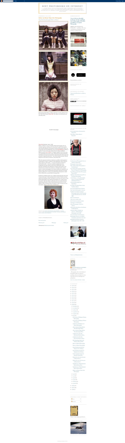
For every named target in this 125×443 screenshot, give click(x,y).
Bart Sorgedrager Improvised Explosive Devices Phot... (78, 341)
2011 (73, 300)
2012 (73, 299)
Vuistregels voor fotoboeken (75, 202)
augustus (75, 313)
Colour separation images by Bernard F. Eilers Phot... (78, 354)
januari (74, 383)
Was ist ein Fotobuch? (74, 197)
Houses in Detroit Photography (79, 343)
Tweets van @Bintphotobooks (76, 254)
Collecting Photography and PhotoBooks (76, 183)
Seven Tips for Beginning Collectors (77, 188)
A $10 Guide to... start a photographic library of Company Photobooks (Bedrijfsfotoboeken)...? (77, 179)
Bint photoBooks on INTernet (62, 6)
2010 (73, 302)
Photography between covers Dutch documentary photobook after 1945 (77, 217)
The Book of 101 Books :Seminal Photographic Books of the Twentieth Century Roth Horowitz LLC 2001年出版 (78, 194)
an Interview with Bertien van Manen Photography (78, 324)
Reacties (74, 401)
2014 (73, 295)
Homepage (54, 222)
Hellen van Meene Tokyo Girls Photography (79, 371)
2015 (73, 293)
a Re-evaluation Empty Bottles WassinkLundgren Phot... (79, 327)
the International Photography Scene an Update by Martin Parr (78, 161)
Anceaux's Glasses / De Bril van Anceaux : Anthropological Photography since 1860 (76, 212)
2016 (73, 291)
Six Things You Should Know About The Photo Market (77, 186)
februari (74, 381)
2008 (73, 385)
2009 (73, 304)
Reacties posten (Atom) (49, 225)
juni (74, 374)
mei (74, 376)
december (75, 306)
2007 (73, 387)
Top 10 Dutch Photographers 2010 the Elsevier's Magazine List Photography (78, 169)
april (74, 377)
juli (74, 315)
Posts (73, 399)
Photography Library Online (76, 164)
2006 (73, 389)
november (75, 308)
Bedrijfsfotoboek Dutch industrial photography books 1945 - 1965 (77, 220)
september (75, 311)
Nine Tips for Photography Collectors (77, 190)
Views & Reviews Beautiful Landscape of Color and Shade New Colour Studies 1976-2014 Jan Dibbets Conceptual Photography (77, 21)
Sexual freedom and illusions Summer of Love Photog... (78, 348)
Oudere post (66, 222)
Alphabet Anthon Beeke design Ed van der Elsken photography (78, 175)
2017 (73, 289)
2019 (73, 285)
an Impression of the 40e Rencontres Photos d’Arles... (79, 334)
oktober (74, 310)
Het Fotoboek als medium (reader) (77, 201)
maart (74, 379)
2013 (73, 297)
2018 (73, 287)
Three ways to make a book (75, 199)
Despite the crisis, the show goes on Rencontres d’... (79, 357)
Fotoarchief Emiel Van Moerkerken (77, 214)
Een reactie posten (42, 220)
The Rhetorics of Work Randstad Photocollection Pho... (79, 364)
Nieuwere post (41, 222)
